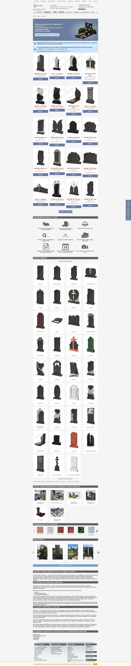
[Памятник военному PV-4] (57, 63)
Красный (74, 451)
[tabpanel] (42, 551)
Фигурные (73, 284)
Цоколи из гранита (38, 651)
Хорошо (95, 664)
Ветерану (39, 481)
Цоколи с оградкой (37, 652)
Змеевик (81, 533)
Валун (73, 379)
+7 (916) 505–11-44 (62, 49)
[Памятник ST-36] (90, 127)
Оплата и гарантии (51, 1)
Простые (40, 284)
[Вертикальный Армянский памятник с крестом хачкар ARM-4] (90, 95)
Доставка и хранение (61, 1)
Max (58, 8)
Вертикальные (57, 284)
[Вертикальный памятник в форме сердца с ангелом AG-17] (40, 95)
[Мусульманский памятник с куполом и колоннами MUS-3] (57, 158)
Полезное (70, 651)
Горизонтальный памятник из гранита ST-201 (90, 170)
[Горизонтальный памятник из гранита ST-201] (90, 158)
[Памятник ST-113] (40, 127)
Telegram (53, 8)
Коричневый (40, 331)
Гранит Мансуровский (91, 534)
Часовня (57, 379)
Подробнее (89, 664)
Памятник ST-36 (90, 138)
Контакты (95, 1)
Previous (34, 530)
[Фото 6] (57, 552)
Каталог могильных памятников (40, 647)
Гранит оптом (70, 648)
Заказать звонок (71, 654)
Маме (53, 481)
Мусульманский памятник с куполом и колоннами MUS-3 (57, 170)
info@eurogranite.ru (65, 8)
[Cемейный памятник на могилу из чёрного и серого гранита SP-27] (90, 63)
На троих (74, 331)
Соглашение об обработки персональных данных (76, 660)
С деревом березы (90, 331)
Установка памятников (57, 502)
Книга (57, 331)
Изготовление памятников (40, 503)
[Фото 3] (88, 552)
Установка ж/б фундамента (57, 520)
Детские (43, 481)
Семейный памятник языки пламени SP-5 (57, 139)
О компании (36, 1)
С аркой (40, 307)
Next (96, 530)
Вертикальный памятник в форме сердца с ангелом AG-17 (40, 108)
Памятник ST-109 (90, 200)
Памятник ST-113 (41, 138)
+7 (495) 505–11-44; (42, 49)
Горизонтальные (91, 284)
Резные (57, 307)
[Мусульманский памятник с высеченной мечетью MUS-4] (40, 63)
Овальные (57, 403)
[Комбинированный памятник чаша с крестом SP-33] (73, 188)
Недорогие (57, 355)
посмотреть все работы (65, 565)
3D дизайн (40, 520)
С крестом (73, 355)
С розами (90, 379)
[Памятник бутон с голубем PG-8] (57, 95)
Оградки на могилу (37, 653)
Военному (35, 481)
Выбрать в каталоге (65, 211)
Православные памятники (40, 427)
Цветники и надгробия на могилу (40, 660)
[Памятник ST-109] (90, 188)
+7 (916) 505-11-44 (84, 5)
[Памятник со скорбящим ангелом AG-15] (57, 188)
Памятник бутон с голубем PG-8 (57, 107)
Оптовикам (84, 1)
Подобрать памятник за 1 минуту (47, 34)
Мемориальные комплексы (39, 648)
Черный (91, 307)
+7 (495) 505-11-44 (90, 6)
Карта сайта (70, 658)
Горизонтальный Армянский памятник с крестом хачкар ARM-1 (40, 201)
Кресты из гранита (57, 474)
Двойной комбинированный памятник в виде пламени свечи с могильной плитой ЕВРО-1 (74, 110)
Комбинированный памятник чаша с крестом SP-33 (73, 201)
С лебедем (90, 403)
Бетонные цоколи (37, 658)
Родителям (64, 481)
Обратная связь (71, 653)
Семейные (70, 481)
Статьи (89, 1)
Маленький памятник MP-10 (74, 138)
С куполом (40, 403)
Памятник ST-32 (73, 169)
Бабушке (50, 481)
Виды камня (77, 1)
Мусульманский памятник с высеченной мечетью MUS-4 (41, 76)
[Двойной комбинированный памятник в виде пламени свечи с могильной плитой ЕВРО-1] (73, 95)
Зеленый (90, 355)
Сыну (61, 481)
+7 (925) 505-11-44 (81, 6)
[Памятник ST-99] (40, 158)
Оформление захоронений (74, 503)
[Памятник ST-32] (73, 158)
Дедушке (78, 481)
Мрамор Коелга (50, 533)
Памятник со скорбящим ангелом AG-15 (57, 201)
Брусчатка (36, 657)
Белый (74, 403)
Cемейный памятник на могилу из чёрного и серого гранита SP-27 (90, 77)
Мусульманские (91, 427)
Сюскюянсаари (40, 533)
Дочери (73, 481)
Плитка (35, 656)
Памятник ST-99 (40, 169)
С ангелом (74, 427)
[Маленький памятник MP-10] (73, 127)
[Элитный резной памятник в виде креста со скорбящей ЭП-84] (42, 552)
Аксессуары (36, 654)
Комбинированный (90, 451)
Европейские (40, 451)
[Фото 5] (73, 552)
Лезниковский (61, 533)
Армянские (40, 474)
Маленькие (57, 451)
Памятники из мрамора (74, 474)
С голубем (57, 427)
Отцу (47, 481)
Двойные (74, 307)
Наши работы (70, 1)
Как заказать (43, 1)
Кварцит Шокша (70, 533)
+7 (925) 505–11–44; (52, 49)
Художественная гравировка (90, 503)
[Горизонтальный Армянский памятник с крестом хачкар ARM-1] (40, 188)
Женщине (57, 481)
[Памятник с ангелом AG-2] (73, 63)
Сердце (40, 379)
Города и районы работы (72, 657)
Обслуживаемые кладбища (73, 656)
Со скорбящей (40, 355)
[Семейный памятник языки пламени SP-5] (57, 127)
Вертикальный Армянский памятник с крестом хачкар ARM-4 (90, 108)
